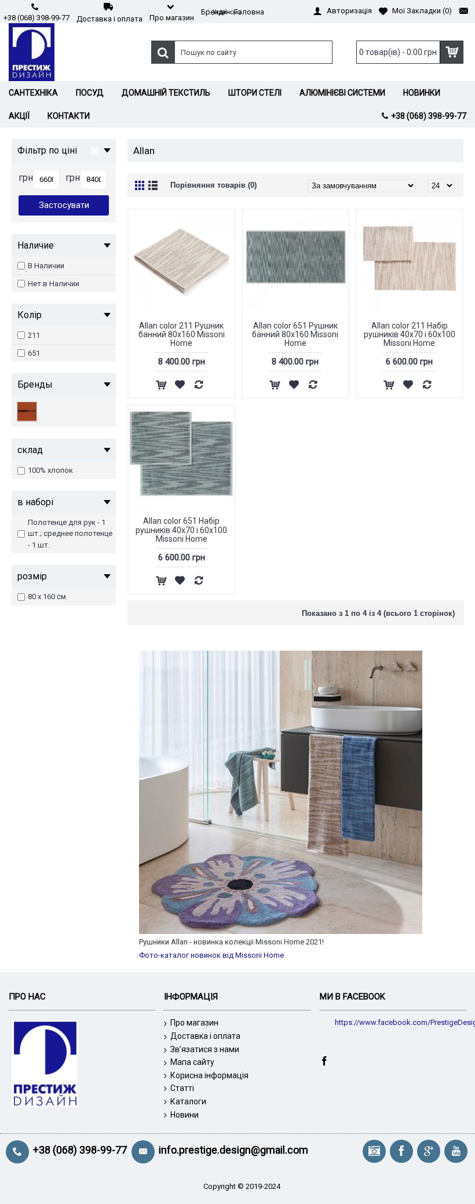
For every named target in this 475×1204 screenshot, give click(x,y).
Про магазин (194, 1022)
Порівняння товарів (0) (213, 185)
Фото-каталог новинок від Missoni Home (211, 955)
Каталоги (188, 1101)
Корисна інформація (209, 1075)
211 (34, 335)
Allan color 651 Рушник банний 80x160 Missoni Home (295, 334)
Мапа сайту (192, 1062)
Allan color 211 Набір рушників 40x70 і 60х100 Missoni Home (409, 334)
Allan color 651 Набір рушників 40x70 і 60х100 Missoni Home (181, 529)
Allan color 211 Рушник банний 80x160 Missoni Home (181, 334)
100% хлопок (50, 470)
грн (26, 177)
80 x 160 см (47, 596)
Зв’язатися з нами (204, 1049)
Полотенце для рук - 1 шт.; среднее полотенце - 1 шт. (70, 533)
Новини (184, 1114)
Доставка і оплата (205, 1036)
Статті (182, 1088)
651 (34, 353)
